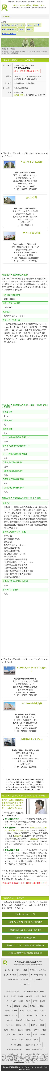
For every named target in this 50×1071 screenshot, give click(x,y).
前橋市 (42, 1025)
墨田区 (8, 1006)
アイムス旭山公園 (31, 233)
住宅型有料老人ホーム (17, 830)
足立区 (6, 996)
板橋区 (20, 996)
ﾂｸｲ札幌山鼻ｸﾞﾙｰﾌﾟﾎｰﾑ (31, 739)
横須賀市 (19, 1020)
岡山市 (42, 1034)
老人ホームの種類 (10, 975)
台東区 (25, 1006)
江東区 (13, 1001)
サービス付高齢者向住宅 (34, 1049)
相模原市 (10, 1020)
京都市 (27, 1034)
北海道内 (18, 836)
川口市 (18, 1025)
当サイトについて (27, 979)
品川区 (20, 1001)
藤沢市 (44, 1015)
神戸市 (35, 1034)
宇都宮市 (34, 1025)
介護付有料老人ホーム (33, 1045)
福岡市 (28, 1039)
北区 (6, 1001)
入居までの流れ (12, 979)
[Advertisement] (25, 122)
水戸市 (6, 1030)
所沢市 (25, 1025)
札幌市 (13, 1030)
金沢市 (14, 1039)
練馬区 (22, 1011)
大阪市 (7, 1034)
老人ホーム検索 (21, 970)
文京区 (29, 1011)
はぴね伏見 (31, 197)
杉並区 (42, 1001)
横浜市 (29, 1015)
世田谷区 (17, 1006)
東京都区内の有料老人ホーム (34, 991)
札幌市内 (34, 839)
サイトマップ (25, 984)
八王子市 (7, 1015)
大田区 (36, 996)
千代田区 (40, 1006)
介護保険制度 (23, 975)
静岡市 (36, 1030)
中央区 (32, 1006)
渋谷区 (27, 1001)
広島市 (21, 1039)
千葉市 (27, 1020)
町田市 (14, 1015)
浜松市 (44, 1030)
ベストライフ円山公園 (31, 161)
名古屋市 (28, 1030)
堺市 (14, 1034)
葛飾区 (44, 996)
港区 (36, 1011)
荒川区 (13, 996)
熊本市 (35, 1039)
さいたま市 (10, 1025)
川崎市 (36, 1015)
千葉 (41, 1020)
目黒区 (42, 1011)
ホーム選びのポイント (38, 975)
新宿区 (35, 1001)
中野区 (14, 1011)
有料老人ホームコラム (38, 970)
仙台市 (20, 1030)
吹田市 (20, 1034)
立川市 (22, 1015)
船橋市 (34, 1020)
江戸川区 (28, 996)
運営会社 (39, 979)
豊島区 (7, 1011)
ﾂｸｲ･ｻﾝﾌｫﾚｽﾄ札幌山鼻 (31, 703)
